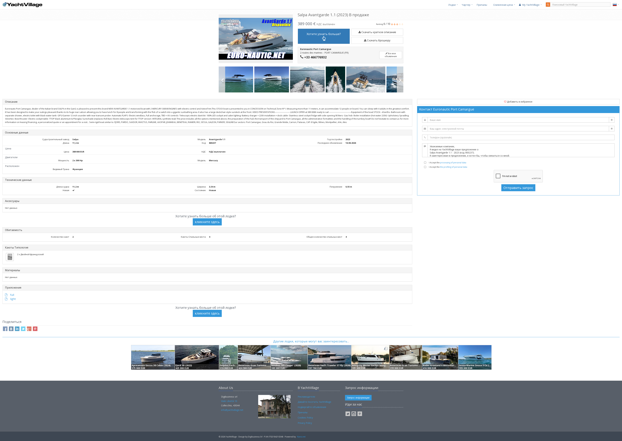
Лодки (452, 4)
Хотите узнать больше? (324, 34)
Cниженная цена (503, 4)
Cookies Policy (305, 417)
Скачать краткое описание (378, 32)
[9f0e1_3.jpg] (272, 79)
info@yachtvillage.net (232, 409)
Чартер (466, 4)
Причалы (482, 4)
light (13, 299)
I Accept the (447, 162)
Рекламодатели (306, 396)
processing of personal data (453, 162)
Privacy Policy (305, 422)
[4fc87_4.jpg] (308, 79)
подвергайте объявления (312, 407)
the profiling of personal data (453, 167)
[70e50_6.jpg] (366, 79)
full (12, 295)
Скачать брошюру (378, 40)
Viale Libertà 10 (229, 401)
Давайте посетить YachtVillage (314, 401)
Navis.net (301, 436)
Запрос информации (358, 397)
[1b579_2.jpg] (236, 79)
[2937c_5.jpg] (336, 79)
